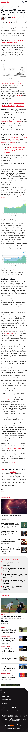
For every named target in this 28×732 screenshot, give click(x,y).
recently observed (6, 399)
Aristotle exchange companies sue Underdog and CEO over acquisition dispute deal (13, 587)
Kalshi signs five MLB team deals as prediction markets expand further (8, 677)
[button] (23, 2)
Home (2, 4)
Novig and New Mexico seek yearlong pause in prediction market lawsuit (9, 650)
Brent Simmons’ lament (12, 269)
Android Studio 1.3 (14, 139)
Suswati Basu (4, 623)
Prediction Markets (6, 636)
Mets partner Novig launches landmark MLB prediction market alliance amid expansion (14, 581)
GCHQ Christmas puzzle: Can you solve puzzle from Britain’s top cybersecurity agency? (10, 524)
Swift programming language (19, 137)
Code (3, 491)
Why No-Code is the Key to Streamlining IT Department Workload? (9, 533)
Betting (3, 614)
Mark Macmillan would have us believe (11, 121)
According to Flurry (9, 333)
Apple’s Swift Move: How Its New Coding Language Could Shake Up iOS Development (14, 150)
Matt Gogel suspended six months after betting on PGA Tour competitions (9, 630)
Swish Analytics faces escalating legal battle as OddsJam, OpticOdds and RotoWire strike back (15, 575)
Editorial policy (13, 472)
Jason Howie (11, 463)
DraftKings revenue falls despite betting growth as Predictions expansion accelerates (14, 569)
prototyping (11, 142)
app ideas (19, 95)
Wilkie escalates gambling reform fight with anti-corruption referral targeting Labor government (13, 563)
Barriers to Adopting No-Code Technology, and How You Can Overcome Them (10, 549)
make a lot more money (14, 448)
